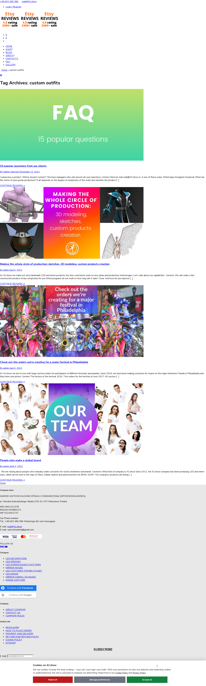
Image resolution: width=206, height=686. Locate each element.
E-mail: (3, 656)
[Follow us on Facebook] (0, 546)
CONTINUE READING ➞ (12, 185)
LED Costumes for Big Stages (24, 570)
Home (9, 46)
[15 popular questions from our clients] (71, 159)
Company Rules (15, 615)
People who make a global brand (20, 460)
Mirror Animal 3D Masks (21, 577)
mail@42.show (29, 1)
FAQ (8, 61)
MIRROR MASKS (14, 567)
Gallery (11, 64)
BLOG (8, 52)
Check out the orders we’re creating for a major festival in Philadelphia (44, 362)
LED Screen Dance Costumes (23, 564)
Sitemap (11, 642)
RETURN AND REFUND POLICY (22, 636)
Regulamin (12, 627)
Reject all (52, 679)
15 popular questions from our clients (23, 166)
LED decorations (16, 558)
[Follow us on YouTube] (6, 546)
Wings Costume (15, 580)
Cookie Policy (14, 639)
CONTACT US (13, 612)
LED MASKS (12, 573)
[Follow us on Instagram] (4, 546)
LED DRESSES (13, 561)
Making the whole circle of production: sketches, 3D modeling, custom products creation (55, 264)
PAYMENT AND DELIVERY (19, 633)
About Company (16, 609)
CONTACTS (12, 58)
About (10, 55)
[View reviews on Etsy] (29, 29)
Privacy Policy (139, 672)
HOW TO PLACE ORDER (19, 630)
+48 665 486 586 (9, 1)
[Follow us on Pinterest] (2, 546)
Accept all (147, 679)
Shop (9, 49)
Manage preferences (100, 679)
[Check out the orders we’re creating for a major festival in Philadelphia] (71, 356)
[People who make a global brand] (71, 454)
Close (3, 483)
